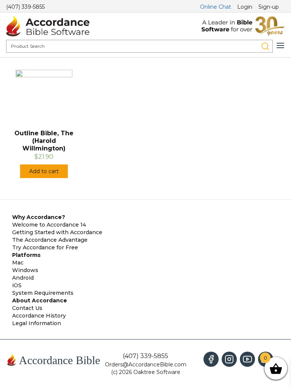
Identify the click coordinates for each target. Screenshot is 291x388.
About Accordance (39, 300)
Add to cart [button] (44, 171)
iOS (17, 285)
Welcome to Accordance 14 (49, 224)
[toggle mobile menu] (280, 45)
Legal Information (36, 323)
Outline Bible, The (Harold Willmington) (44, 141)
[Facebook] (211, 359)
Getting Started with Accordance (57, 232)
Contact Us (27, 308)
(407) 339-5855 (25, 6)
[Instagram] (229, 359)
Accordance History (39, 315)
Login (244, 6)
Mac (17, 262)
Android (23, 277)
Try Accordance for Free (45, 247)
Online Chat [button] (215, 6)
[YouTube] (247, 359)
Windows (25, 270)
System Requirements (43, 292)
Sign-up (268, 6)
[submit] (265, 46)
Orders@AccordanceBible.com (145, 364)
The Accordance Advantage (50, 239)
